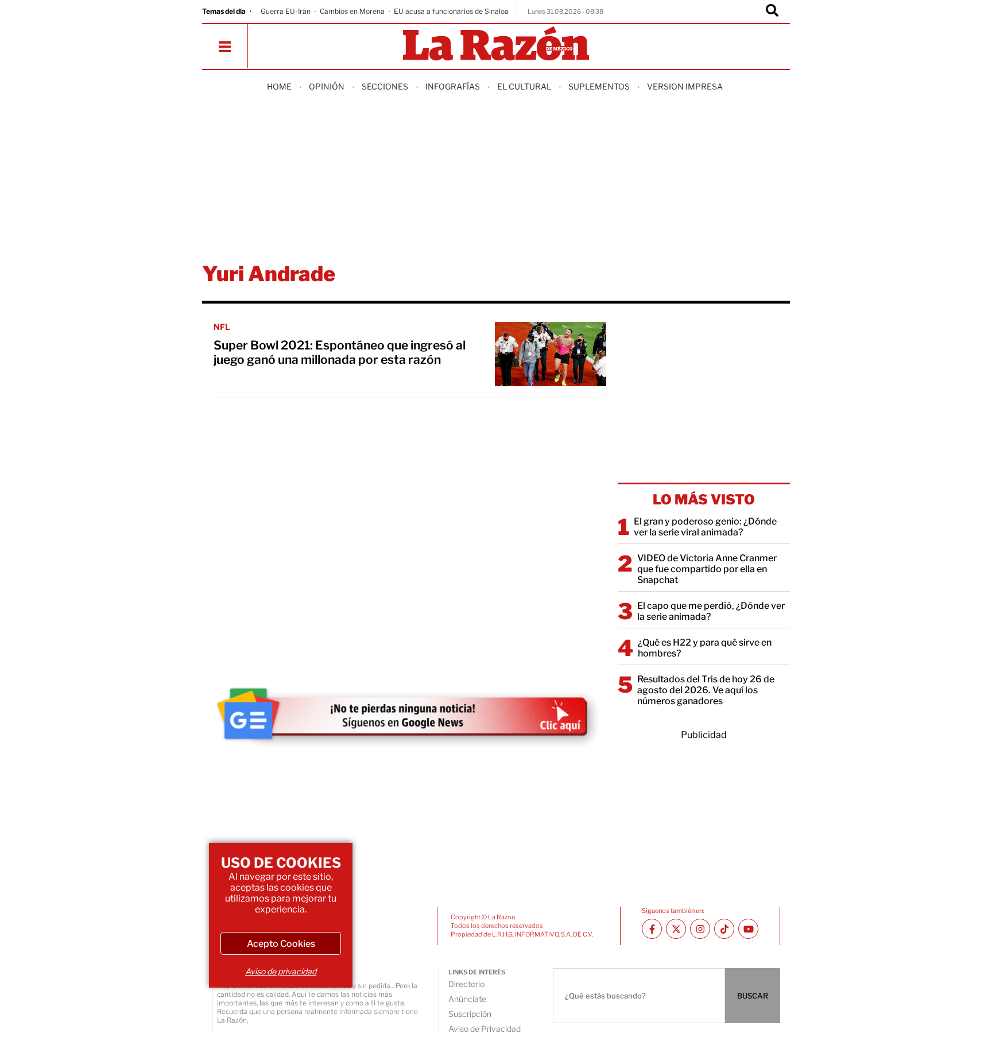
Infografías (452, 86)
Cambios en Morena (352, 11)
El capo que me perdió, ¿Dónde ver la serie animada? (711, 611)
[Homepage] (496, 44)
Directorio (466, 984)
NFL (222, 327)
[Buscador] (772, 11)
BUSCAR (752, 995)
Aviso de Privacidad (484, 1029)
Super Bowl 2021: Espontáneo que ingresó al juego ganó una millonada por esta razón (340, 352)
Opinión (326, 86)
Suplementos (599, 86)
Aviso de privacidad (280, 971)
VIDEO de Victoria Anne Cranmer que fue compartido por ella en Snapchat (707, 569)
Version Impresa (685, 86)
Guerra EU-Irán (286, 11)
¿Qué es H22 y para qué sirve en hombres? (705, 648)
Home (279, 86)
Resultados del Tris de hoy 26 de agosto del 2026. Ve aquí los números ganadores (705, 690)
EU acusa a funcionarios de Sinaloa (451, 11)
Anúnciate (467, 999)
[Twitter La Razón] (676, 929)
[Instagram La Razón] (700, 929)
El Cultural (524, 86)
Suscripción (469, 1014)
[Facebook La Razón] (652, 929)
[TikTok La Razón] (724, 929)
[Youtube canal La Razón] (748, 929)
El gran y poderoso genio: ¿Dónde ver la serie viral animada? (705, 527)
